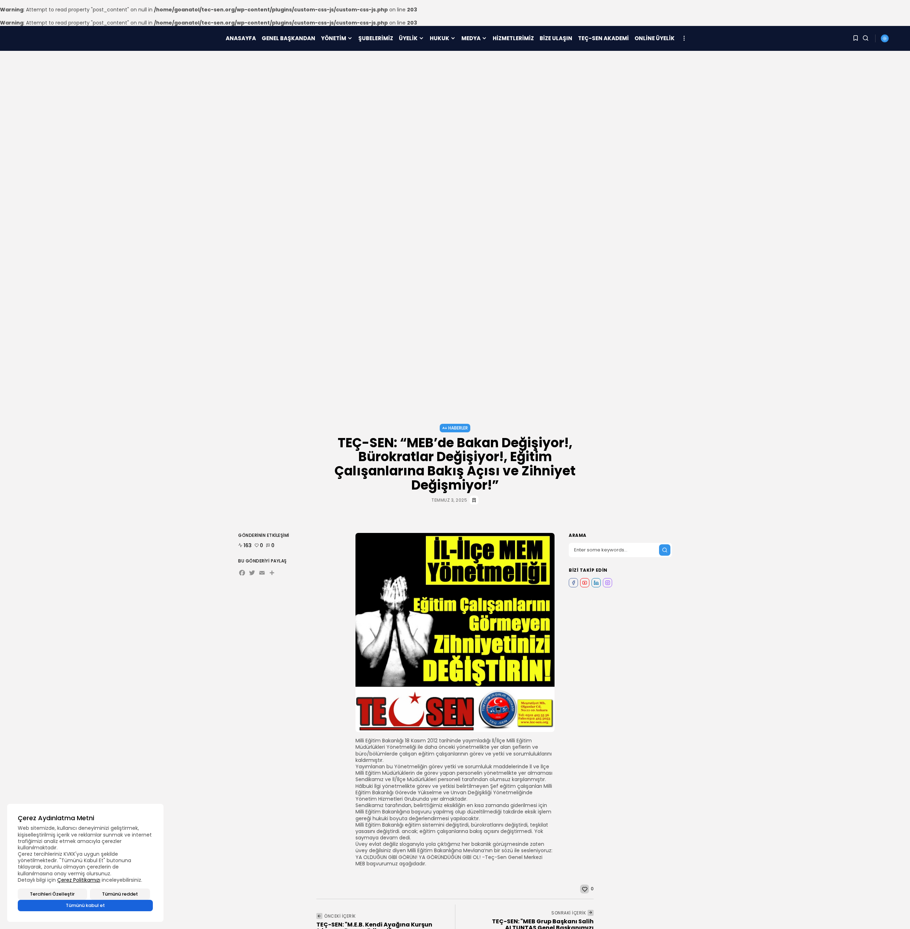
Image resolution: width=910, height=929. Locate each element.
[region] (85, 863)
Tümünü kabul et (85, 905)
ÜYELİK (408, 38)
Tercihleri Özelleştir (52, 894)
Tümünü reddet (120, 894)
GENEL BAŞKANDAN (288, 38)
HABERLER (458, 428)
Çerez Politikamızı (78, 879)
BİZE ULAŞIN (556, 38)
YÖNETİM (333, 38)
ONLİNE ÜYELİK (655, 38)
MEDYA (471, 38)
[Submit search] (664, 550)
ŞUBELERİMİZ (375, 38)
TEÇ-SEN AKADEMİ (603, 38)
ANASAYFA (241, 38)
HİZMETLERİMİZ (513, 38)
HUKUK (439, 38)
